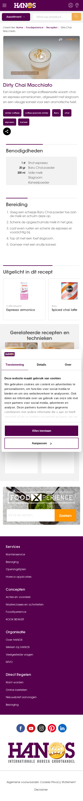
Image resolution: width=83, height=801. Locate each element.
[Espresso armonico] (24, 291)
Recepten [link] (51, 27)
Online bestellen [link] (16, 690)
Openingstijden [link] (16, 569)
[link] (33, 5)
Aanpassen (39, 443)
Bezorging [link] (12, 562)
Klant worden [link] (15, 682)
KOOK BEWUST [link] (15, 619)
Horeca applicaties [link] (18, 577)
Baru (56, 112)
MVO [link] (9, 662)
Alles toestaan (41, 430)
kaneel (23, 122)
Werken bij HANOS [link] (18, 647)
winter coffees (12, 112)
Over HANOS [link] (14, 640)
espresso (9, 122)
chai (67, 112)
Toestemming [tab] (15, 364)
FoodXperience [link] (16, 612)
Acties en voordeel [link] (18, 597)
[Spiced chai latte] (69, 291)
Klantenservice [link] (15, 554)
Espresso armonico (20, 310)
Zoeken (65, 515)
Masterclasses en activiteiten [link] (25, 604)
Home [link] (19, 27)
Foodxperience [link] (34, 27)
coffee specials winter (36, 112)
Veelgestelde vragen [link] (19, 655)
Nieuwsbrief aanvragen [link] (21, 697)
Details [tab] (41, 364)
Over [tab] (68, 364)
